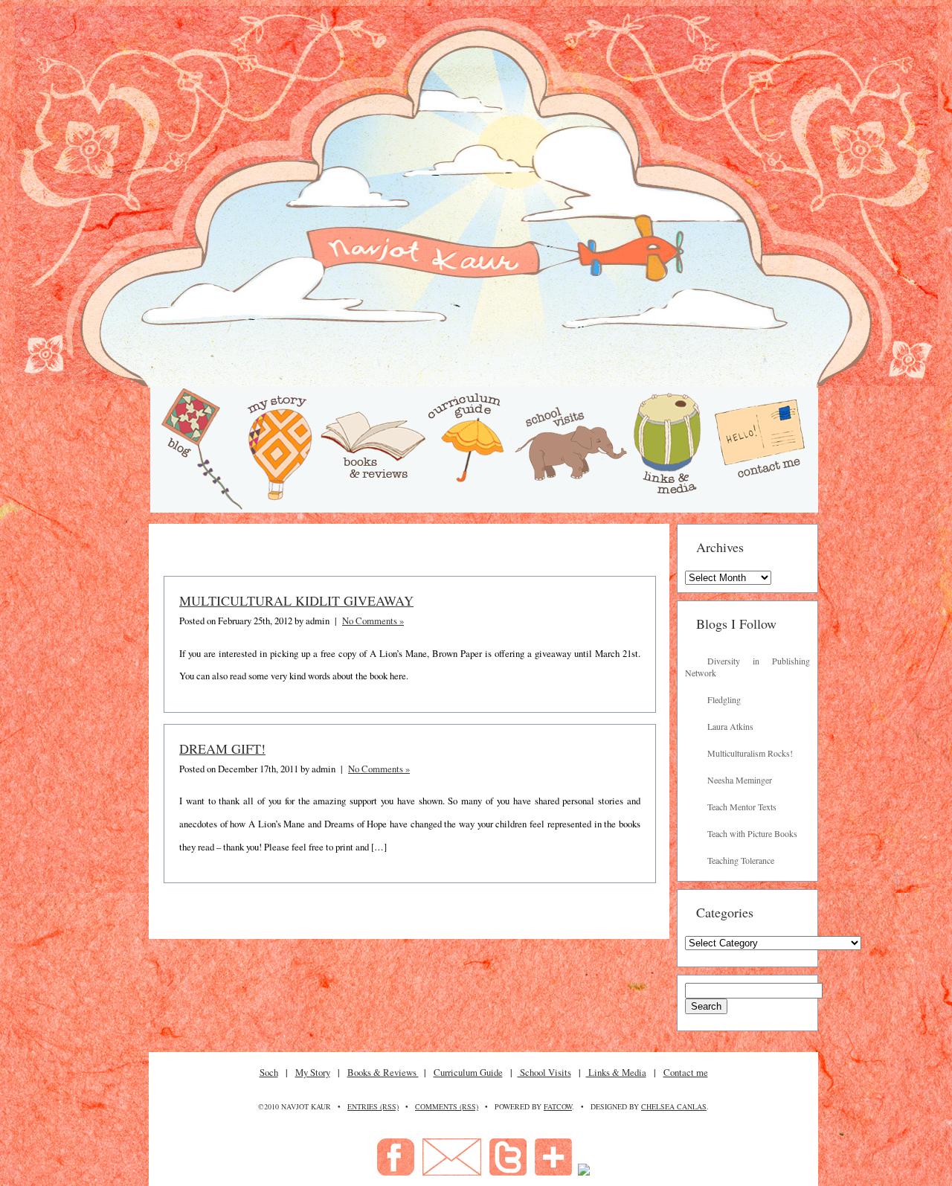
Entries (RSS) (373, 1106)
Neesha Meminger (739, 780)
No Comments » (373, 620)
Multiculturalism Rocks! (750, 753)
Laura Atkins (730, 726)
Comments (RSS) (446, 1106)
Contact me (685, 1072)
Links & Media (616, 1072)
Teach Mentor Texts (741, 806)
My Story (312, 1072)
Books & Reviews (383, 1072)
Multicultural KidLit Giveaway (296, 600)
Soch (269, 1072)
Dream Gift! (222, 748)
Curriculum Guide (468, 1072)
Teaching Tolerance (740, 860)
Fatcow (558, 1106)
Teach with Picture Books (752, 833)
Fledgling (724, 699)
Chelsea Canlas (674, 1106)
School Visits (544, 1072)
